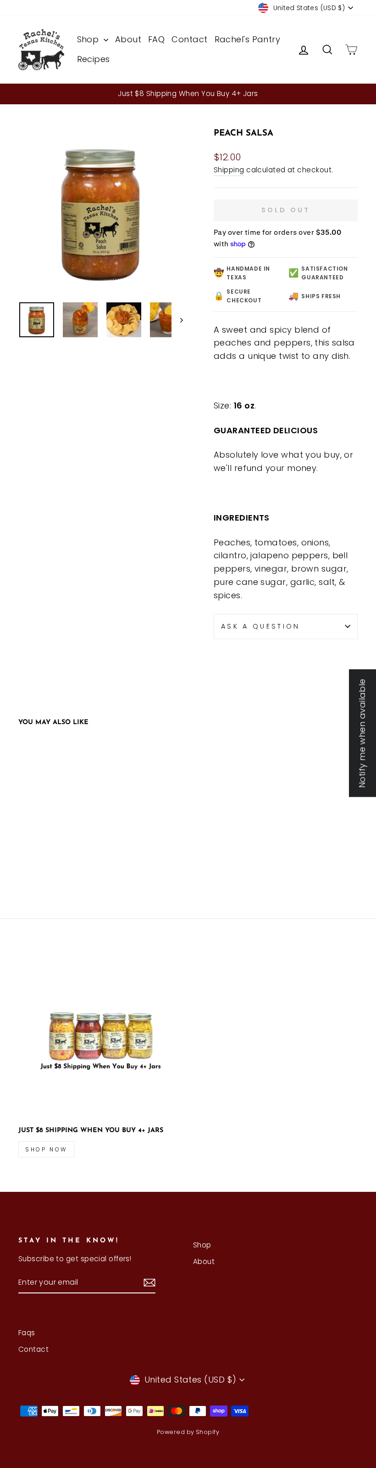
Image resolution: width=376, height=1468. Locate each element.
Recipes (93, 59)
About (128, 39)
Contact (189, 39)
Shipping (229, 170)
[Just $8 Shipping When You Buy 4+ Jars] (100, 1035)
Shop (89, 39)
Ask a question (260, 626)
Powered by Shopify (188, 1432)
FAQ (156, 39)
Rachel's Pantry (248, 39)
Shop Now (46, 1149)
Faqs (26, 1333)
